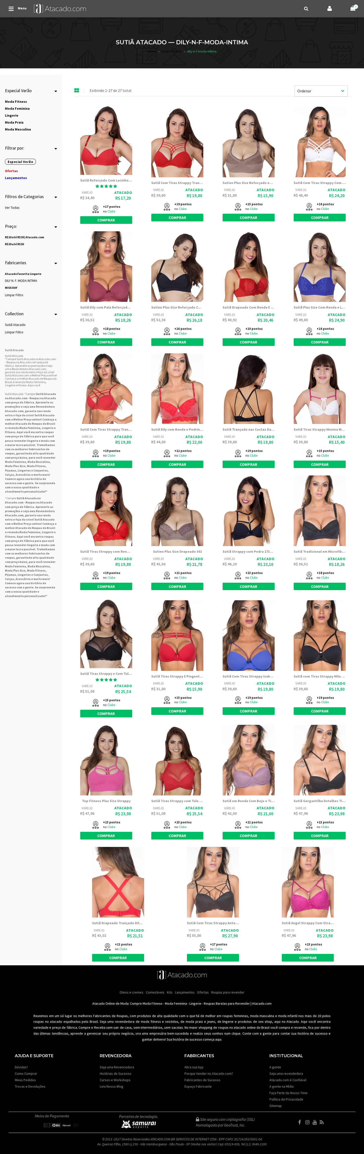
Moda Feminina (29, 428)
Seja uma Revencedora (117, 1067)
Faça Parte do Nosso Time (288, 1093)
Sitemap (275, 1105)
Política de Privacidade (286, 1099)
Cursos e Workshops (115, 1080)
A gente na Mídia (281, 1086)
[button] (106, 186)
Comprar (106, 219)
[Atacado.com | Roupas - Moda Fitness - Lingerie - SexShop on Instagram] (308, 1122)
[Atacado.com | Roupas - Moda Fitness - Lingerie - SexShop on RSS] (323, 1122)
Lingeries (24, 470)
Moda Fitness (36, 466)
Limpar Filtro (14, 295)
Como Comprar (26, 1073)
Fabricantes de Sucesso (202, 1080)
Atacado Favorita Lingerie (23, 274)
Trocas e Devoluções (30, 1086)
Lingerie (195, 1003)
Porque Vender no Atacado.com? (208, 1073)
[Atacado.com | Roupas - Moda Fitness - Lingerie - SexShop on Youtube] (315, 1122)
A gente (275, 1067)
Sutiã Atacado (15, 324)
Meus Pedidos (25, 1080)
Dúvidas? (21, 1067)
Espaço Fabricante (198, 1086)
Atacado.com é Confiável (287, 1080)
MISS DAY (11, 287)
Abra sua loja (193, 1067)
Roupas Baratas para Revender (227, 1003)
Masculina (43, 462)
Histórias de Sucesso (115, 1073)
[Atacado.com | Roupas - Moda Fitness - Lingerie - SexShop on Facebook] (301, 1122)
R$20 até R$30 (14, 244)
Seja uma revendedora (286, 1073)
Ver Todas (12, 207)
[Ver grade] (76, 90)
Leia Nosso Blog (111, 1086)
